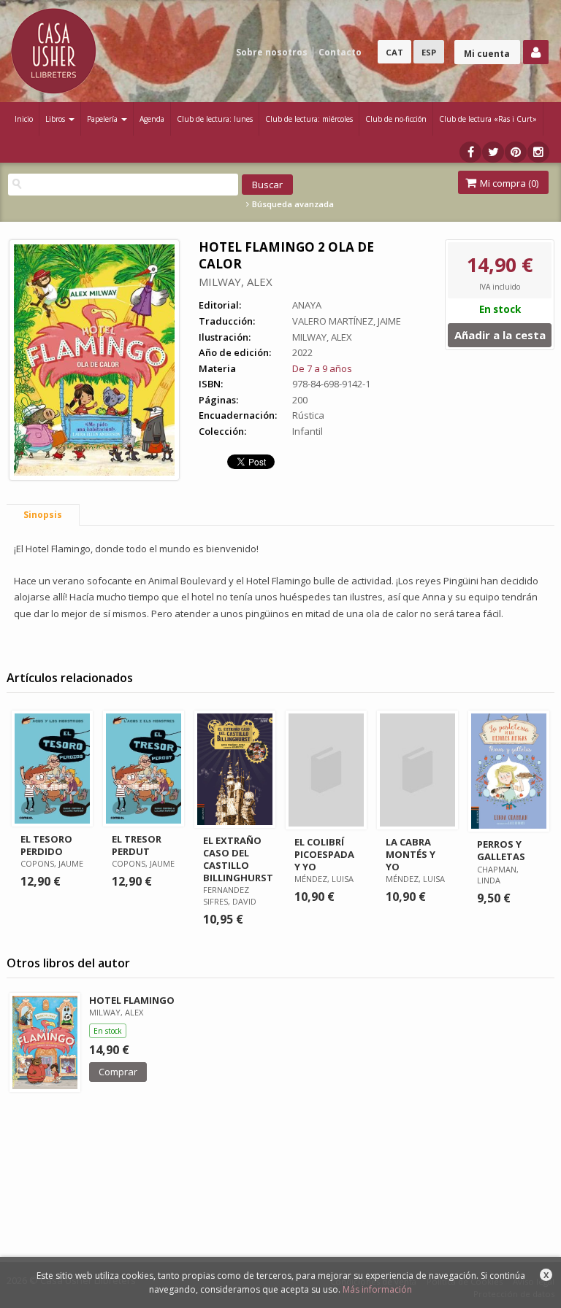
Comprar (118, 1071)
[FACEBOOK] (470, 152)
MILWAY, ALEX (235, 281)
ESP (428, 52)
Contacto (340, 52)
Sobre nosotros (272, 52)
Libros (56, 119)
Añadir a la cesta (500, 335)
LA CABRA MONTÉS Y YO (410, 854)
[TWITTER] (493, 152)
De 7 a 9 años (322, 368)
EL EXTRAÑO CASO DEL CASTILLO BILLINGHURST (238, 859)
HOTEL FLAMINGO (132, 1000)
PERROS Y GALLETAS (501, 850)
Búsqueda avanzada (292, 204)
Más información (377, 1289)
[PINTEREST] (516, 152)
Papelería (103, 119)
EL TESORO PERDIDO (46, 845)
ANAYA (306, 304)
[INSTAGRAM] (538, 152)
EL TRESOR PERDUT (136, 845)
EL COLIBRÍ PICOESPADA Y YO (324, 854)
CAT (394, 52)
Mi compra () (508, 183)
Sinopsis (42, 514)
